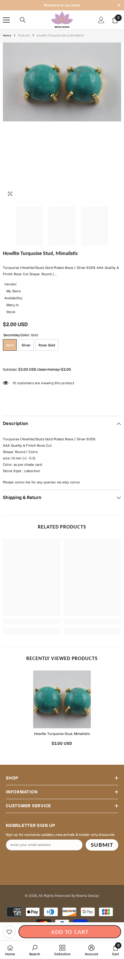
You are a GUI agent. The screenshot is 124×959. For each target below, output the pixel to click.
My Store (13, 291)
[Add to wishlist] (9, 931)
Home (7, 35)
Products (24, 35)
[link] (32, 621)
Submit (102, 845)
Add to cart (70, 932)
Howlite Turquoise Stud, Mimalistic (62, 733)
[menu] (6, 19)
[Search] (22, 19)
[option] (62, 710)
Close (119, 5)
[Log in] (101, 20)
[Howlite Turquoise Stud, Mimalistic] (62, 699)
